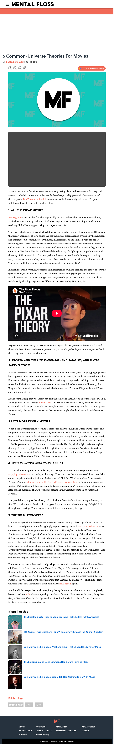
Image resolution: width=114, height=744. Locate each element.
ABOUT (22, 727)
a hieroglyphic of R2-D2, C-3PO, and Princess (50, 482)
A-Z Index (23, 734)
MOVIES (29, 705)
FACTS (38, 705)
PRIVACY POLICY (88, 727)
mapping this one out (19, 474)
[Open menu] (7, 4)
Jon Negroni (14, 217)
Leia (75, 482)
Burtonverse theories (88, 526)
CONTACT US (41, 727)
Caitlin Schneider (15, 61)
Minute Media (51, 741)
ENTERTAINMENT (16, 705)
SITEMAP (85, 730)
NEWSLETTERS (61, 727)
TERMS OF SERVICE (44, 730)
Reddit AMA (45, 402)
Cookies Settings (42, 734)
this (28, 594)
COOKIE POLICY (25, 730)
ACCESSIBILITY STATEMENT (66, 730)
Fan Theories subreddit (35, 199)
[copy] (25, 68)
